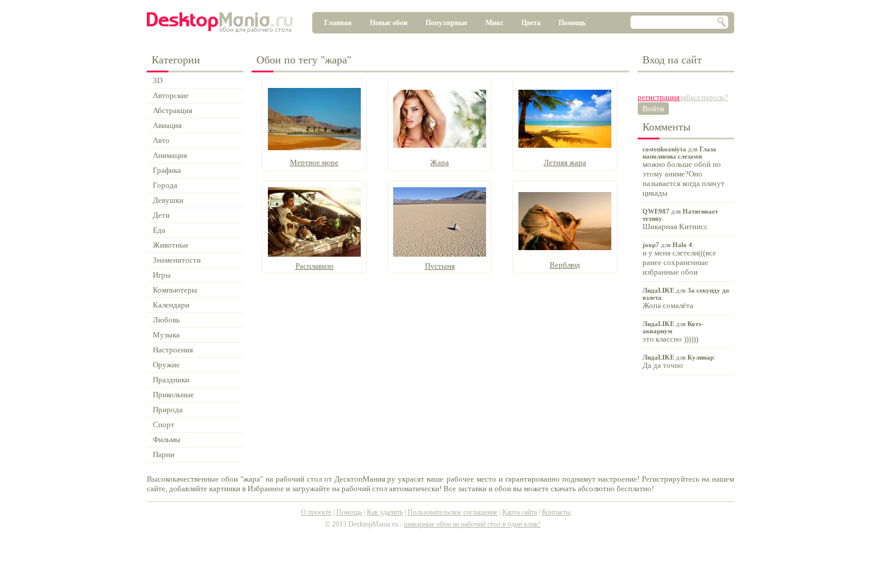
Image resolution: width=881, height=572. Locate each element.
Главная (338, 23)
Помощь (572, 23)
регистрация (659, 97)
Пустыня (440, 265)
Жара (439, 162)
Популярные (446, 23)
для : (683, 171)
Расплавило (314, 265)
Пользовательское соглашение (452, 512)
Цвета (531, 23)
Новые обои (389, 23)
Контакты (556, 512)
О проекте (316, 512)
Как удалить (385, 512)
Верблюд (565, 264)
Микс (494, 23)
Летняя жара (565, 162)
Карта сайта (519, 512)
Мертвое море (314, 162)
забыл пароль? (704, 97)
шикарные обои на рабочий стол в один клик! (472, 524)
